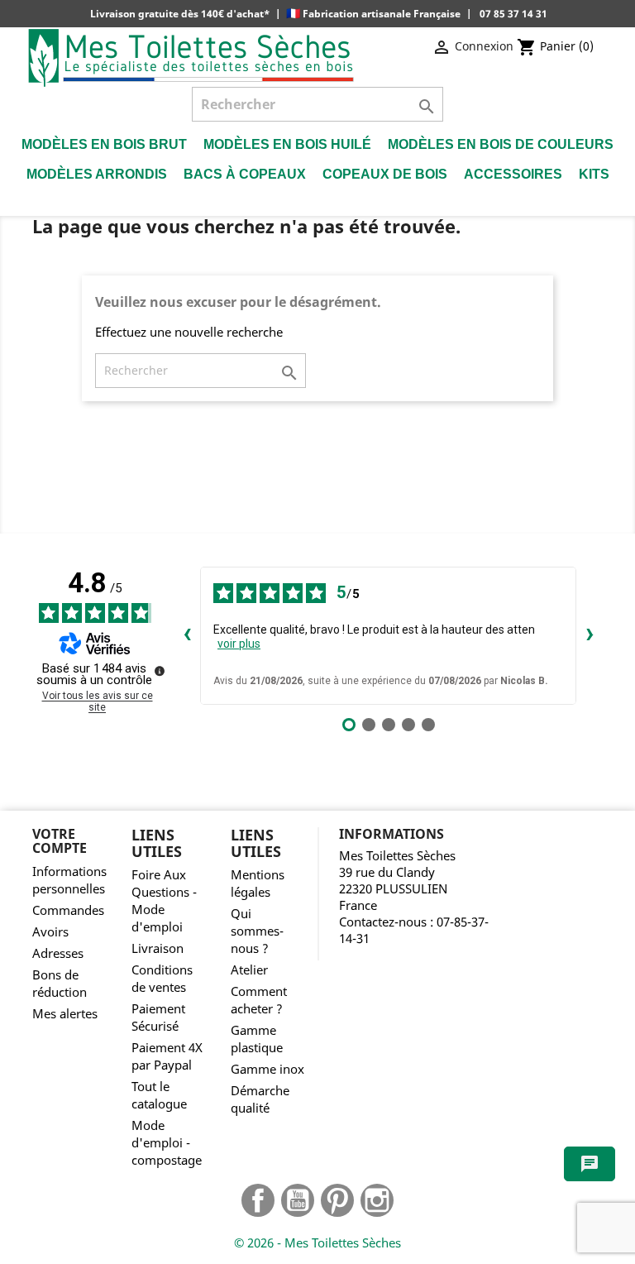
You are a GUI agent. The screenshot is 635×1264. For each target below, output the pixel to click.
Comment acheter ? (259, 1000)
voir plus (238, 643)
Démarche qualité (260, 1099)
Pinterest (337, 1200)
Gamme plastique (257, 1039)
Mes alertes (65, 1013)
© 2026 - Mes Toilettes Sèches (317, 1242)
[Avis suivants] (589, 635)
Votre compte (59, 841)
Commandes (68, 910)
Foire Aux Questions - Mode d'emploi (164, 901)
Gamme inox (267, 1069)
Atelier (249, 970)
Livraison (157, 948)
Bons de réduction (59, 983)
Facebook (258, 1200)
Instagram (377, 1200)
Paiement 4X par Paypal (167, 1056)
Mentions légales (257, 883)
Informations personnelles (69, 880)
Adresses (58, 953)
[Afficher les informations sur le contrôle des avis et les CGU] (159, 670)
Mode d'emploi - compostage (166, 1143)
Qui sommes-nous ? (257, 931)
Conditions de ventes (162, 978)
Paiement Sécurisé (158, 1017)
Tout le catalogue (159, 1095)
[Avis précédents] (186, 635)
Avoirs (50, 932)
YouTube (297, 1200)
